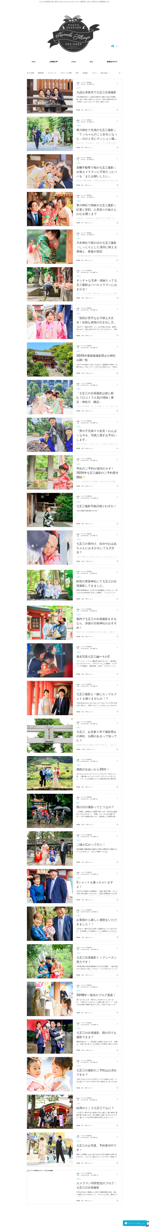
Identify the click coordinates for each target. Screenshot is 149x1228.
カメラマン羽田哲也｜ (45, 1)
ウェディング (52, 73)
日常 (77, 73)
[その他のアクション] (118, 83)
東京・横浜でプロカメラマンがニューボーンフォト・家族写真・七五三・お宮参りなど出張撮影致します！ (80, 1)
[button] (112, 61)
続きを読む (104, 73)
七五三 (78, 88)
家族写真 (41, 73)
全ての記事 (30, 73)
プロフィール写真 (66, 73)
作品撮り (85, 73)
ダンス (94, 73)
